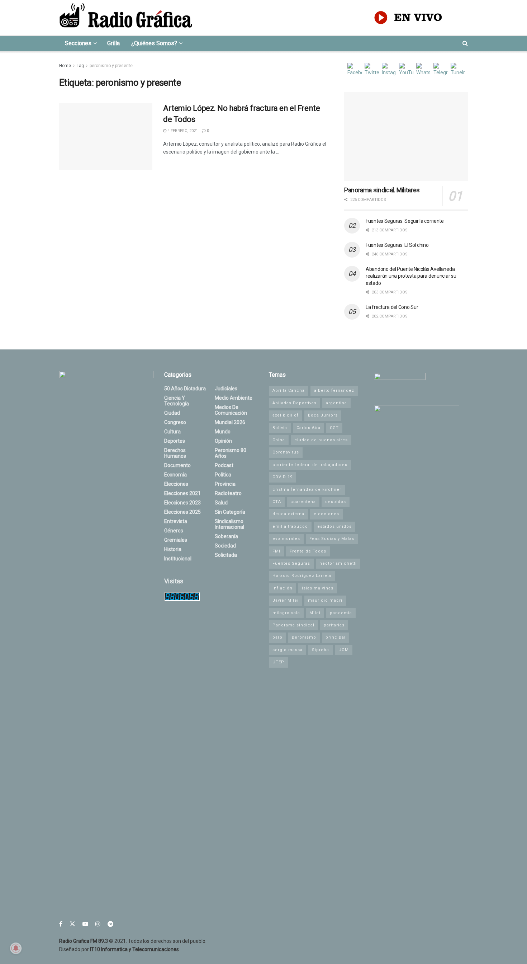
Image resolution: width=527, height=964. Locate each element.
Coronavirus (285, 452)
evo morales (286, 538)
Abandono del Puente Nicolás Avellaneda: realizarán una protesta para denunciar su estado (411, 276)
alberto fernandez (334, 390)
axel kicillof (285, 415)
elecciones (326, 514)
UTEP (278, 662)
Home (65, 65)
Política (223, 475)
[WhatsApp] (423, 70)
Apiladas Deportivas (294, 403)
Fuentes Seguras (291, 563)
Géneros (173, 530)
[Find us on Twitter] (72, 924)
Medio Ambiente (233, 398)
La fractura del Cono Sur (392, 307)
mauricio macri (325, 600)
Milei (315, 613)
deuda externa (288, 514)
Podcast (224, 465)
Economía (175, 475)
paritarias (334, 625)
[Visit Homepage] (126, 17)
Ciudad (172, 413)
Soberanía (226, 536)
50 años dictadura (185, 388)
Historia (172, 549)
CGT (334, 427)
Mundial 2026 (230, 422)
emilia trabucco (290, 526)
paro (277, 637)
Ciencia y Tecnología (176, 400)
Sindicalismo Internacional (229, 524)
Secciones (78, 43)
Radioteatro (228, 493)
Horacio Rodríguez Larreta (301, 575)
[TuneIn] (458, 70)
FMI (276, 551)
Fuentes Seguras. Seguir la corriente (405, 221)
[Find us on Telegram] (110, 924)
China (278, 440)
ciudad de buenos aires (321, 440)
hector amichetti (338, 563)
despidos (335, 501)
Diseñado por (119, 949)
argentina (336, 403)
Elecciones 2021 (182, 493)
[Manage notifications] (16, 948)
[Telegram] (440, 70)
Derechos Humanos (175, 453)
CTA (276, 501)
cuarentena (303, 501)
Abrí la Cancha (288, 390)
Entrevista (175, 521)
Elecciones (176, 484)
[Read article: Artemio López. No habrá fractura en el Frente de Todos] (105, 136)
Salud (221, 502)
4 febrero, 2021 (182, 130)
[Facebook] (354, 70)
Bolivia (279, 427)
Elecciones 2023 (182, 502)
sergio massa (287, 650)
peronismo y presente (111, 65)
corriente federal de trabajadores (309, 464)
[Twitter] (372, 70)
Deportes (174, 441)
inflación (282, 588)
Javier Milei (285, 600)
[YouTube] (406, 70)
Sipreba (320, 650)
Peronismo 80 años (230, 453)
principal (336, 637)
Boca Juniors (323, 415)
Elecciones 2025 (182, 512)
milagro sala (286, 613)
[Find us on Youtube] (85, 924)
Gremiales (175, 540)
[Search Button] (465, 43)
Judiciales (226, 388)
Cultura (172, 431)
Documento (177, 465)
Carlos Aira (308, 427)
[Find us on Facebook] (60, 924)
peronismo (304, 637)
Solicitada (226, 555)
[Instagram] (389, 70)
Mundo (223, 431)
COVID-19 (282, 477)
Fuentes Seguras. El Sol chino (397, 245)
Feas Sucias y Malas (331, 538)
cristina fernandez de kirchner (306, 489)
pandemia (341, 613)
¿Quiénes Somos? (154, 43)
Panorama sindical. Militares (382, 190)
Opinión (223, 441)
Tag (80, 65)
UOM (343, 650)
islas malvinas (317, 588)
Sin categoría (230, 512)
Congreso (175, 422)
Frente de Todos (308, 551)
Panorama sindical (293, 625)
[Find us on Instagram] (97, 924)
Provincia (225, 484)
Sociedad (225, 546)
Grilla (113, 43)
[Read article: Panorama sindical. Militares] (406, 136)
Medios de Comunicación (231, 410)
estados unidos (334, 526)
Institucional (177, 558)
